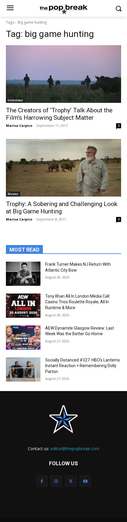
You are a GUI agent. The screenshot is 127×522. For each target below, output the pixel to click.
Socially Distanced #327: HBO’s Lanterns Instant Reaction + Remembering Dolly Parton (82, 366)
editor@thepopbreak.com (75, 448)
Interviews (15, 100)
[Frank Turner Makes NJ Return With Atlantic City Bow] (23, 274)
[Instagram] (56, 481)
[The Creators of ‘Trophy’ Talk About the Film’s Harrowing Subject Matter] (63, 74)
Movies (13, 194)
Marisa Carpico (19, 125)
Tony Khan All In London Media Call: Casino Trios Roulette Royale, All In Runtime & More (77, 302)
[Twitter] (70, 481)
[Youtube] (85, 481)
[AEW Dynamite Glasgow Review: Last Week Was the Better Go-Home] (23, 337)
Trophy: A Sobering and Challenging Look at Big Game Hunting (61, 207)
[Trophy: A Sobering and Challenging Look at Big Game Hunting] (63, 168)
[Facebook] (42, 481)
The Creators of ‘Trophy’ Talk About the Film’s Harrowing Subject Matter (59, 114)
